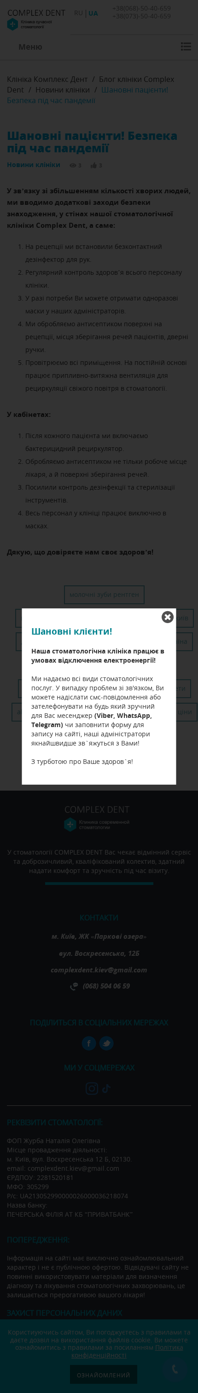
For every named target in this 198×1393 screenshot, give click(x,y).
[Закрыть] (168, 617)
